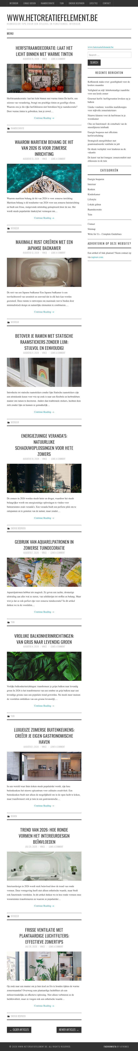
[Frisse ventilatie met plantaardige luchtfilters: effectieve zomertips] (44, 966)
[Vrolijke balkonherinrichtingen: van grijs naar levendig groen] (44, 666)
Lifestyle (94, 3)
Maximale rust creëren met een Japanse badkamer (44, 245)
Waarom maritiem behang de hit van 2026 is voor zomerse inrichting (44, 148)
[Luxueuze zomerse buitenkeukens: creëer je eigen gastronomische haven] (44, 766)
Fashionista (110, 1046)
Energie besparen (76, 3)
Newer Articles (69, 1029)
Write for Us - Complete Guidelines (105, 234)
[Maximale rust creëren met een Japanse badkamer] (44, 272)
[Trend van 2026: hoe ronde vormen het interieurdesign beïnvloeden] (44, 866)
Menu (10, 33)
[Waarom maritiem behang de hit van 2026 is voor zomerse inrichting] (44, 178)
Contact (107, 3)
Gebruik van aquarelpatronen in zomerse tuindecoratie (44, 544)
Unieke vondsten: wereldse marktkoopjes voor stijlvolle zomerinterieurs (107, 108)
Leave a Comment (58, 58)
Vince (44, 58)
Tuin (62, 3)
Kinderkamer (94, 194)
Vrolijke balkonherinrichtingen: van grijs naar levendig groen (44, 639)
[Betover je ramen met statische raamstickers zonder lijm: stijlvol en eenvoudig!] (44, 372)
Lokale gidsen (29, 3)
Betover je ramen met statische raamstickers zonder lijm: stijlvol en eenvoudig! (44, 341)
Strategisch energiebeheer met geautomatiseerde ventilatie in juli (104, 142)
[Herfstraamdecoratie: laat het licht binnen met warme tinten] (44, 78)
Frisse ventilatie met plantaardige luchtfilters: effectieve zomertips (44, 935)
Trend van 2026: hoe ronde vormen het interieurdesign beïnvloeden (44, 835)
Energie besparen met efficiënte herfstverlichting (102, 134)
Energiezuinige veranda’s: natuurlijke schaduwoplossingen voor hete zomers (44, 444)
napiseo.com (97, 257)
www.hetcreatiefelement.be (52, 17)
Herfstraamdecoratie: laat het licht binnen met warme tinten (44, 51)
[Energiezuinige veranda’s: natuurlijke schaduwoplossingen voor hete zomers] (44, 478)
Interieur (14, 3)
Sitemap (91, 229)
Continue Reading (44, 117)
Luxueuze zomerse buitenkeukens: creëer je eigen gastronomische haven (44, 735)
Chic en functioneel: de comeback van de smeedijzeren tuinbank (107, 125)
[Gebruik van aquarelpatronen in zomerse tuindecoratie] (44, 572)
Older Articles (19, 1029)
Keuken (14, 816)
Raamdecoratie (47, 3)
